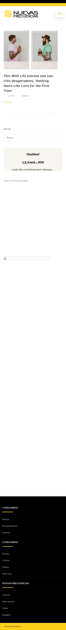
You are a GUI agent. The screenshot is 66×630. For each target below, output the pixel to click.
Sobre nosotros (8, 601)
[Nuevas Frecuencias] (21, 14)
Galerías (5, 567)
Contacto (6, 595)
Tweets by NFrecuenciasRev (16, 181)
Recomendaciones (9, 526)
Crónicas (6, 560)
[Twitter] (49, 626)
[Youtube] (58, 626)
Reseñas (5, 554)
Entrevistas (7, 573)
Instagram (6, 615)
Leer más (8, 102)
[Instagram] (54, 626)
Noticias (25, 96)
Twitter (5, 608)
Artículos (6, 532)
